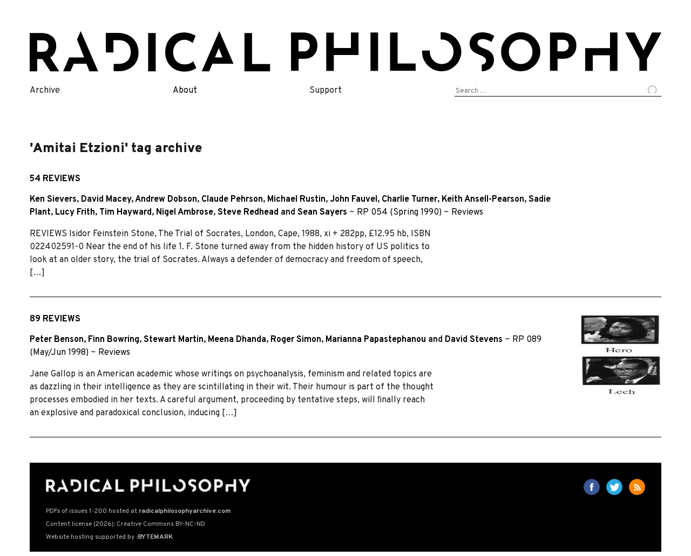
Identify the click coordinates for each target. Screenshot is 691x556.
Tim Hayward (125, 212)
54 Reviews (55, 179)
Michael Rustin (296, 199)
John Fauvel (353, 199)
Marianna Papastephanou (376, 339)
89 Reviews (55, 319)
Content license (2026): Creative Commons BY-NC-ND (125, 524)
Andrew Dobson (166, 199)
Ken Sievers (53, 199)
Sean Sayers (322, 212)
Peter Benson (57, 339)
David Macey (106, 199)
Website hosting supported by (109, 537)
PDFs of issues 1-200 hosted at (138, 511)
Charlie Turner (409, 199)
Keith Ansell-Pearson (483, 199)
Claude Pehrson (232, 199)
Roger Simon (295, 339)
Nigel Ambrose (184, 212)
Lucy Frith (75, 212)
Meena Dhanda (237, 339)
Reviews (467, 212)
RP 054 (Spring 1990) (399, 212)
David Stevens (474, 339)
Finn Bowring (113, 339)
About (185, 90)
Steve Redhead (248, 212)
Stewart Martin (174, 339)
